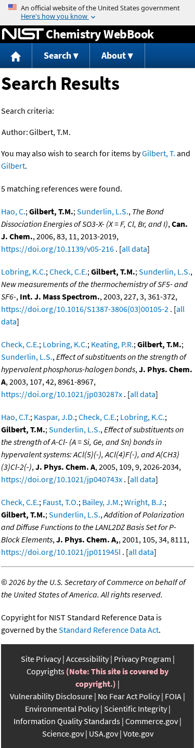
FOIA (173, 696)
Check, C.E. (68, 271)
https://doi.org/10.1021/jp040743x (61, 479)
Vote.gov (138, 733)
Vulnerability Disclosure (51, 696)
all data (134, 248)
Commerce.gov (151, 721)
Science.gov (63, 733)
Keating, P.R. (112, 344)
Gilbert (13, 165)
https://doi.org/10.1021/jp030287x (61, 394)
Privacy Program (142, 659)
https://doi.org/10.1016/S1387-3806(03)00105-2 (84, 309)
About (113, 55)
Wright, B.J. (144, 502)
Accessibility (87, 659)
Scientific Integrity (135, 708)
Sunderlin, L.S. (102, 211)
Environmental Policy (62, 708)
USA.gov (103, 733)
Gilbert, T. (158, 153)
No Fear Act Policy (129, 696)
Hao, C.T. (15, 417)
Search (57, 55)
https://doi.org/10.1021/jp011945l (61, 552)
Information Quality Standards (67, 721)
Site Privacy (41, 659)
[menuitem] (16, 56)
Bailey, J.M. (101, 502)
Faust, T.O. (61, 502)
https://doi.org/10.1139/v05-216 (57, 248)
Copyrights (45, 671)
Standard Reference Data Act (109, 629)
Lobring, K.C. (23, 271)
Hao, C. (13, 211)
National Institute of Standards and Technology (23, 34)
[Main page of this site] (16, 56)
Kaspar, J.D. (54, 417)
